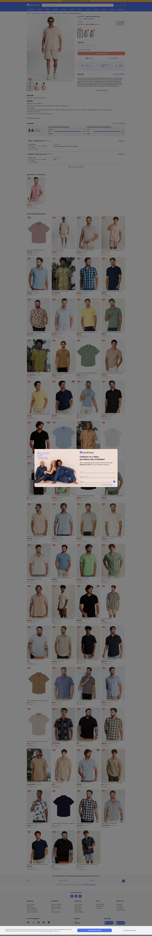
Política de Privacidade (107, 484)
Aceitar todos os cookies (94, 930)
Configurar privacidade (129, 930)
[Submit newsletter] (114, 481)
